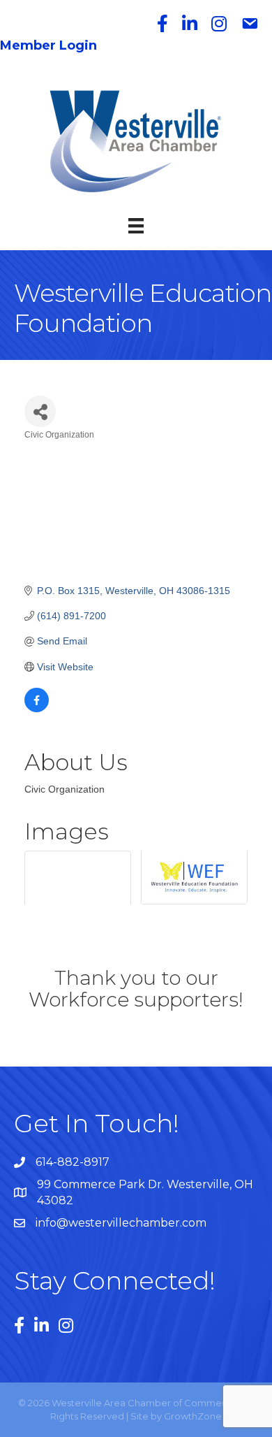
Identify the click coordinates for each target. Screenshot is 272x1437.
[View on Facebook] (36, 708)
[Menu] (136, 225)
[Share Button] (40, 411)
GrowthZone (193, 1416)
